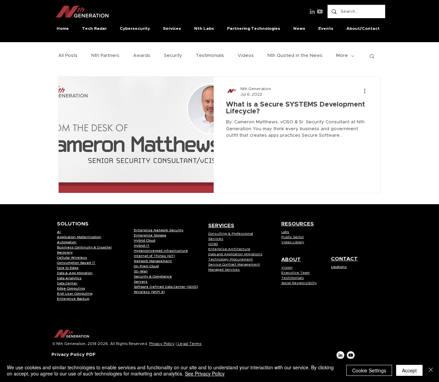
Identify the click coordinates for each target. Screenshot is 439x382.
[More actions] (367, 91)
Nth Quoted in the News (295, 55)
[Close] (431, 370)
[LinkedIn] (312, 11)
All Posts (68, 55)
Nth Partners (105, 55)
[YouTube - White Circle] (351, 355)
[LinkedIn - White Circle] (340, 355)
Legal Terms (189, 344)
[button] (96, 28)
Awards (141, 55)
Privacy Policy (162, 344)
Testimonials (210, 55)
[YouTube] (319, 11)
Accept (409, 370)
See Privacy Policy (205, 373)
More (342, 55)
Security (173, 55)
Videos (246, 55)
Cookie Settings (369, 370)
